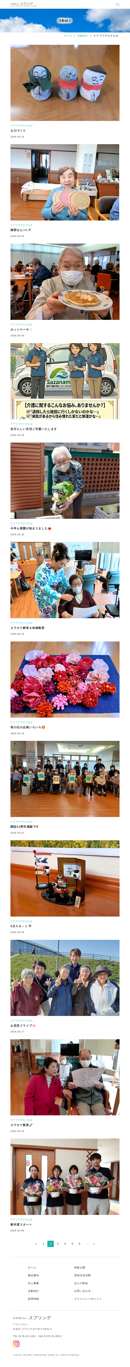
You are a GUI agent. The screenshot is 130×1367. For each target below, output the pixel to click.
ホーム (68, 35)
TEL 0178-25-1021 (24, 1336)
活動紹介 (82, 35)
